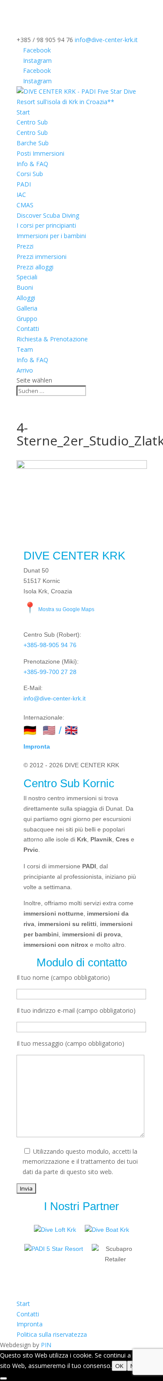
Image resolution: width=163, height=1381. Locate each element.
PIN (46, 1345)
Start (23, 112)
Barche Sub (33, 143)
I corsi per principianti (46, 225)
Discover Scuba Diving (48, 215)
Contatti (28, 328)
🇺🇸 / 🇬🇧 (60, 730)
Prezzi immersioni (42, 256)
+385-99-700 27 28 (50, 671)
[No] (3, 1378)
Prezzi (25, 246)
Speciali (27, 277)
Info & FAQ (32, 164)
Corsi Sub (30, 174)
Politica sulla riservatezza (52, 1334)
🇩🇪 (30, 730)
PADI (24, 184)
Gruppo (27, 318)
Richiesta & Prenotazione (52, 339)
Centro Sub (32, 122)
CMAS (25, 205)
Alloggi (26, 298)
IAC (21, 194)
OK (119, 1366)
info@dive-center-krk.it (54, 698)
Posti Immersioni (40, 153)
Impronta (36, 746)
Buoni (25, 287)
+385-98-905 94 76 (50, 644)
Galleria (27, 308)
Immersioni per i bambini (51, 236)
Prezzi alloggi (35, 267)
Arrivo (25, 370)
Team (25, 349)
